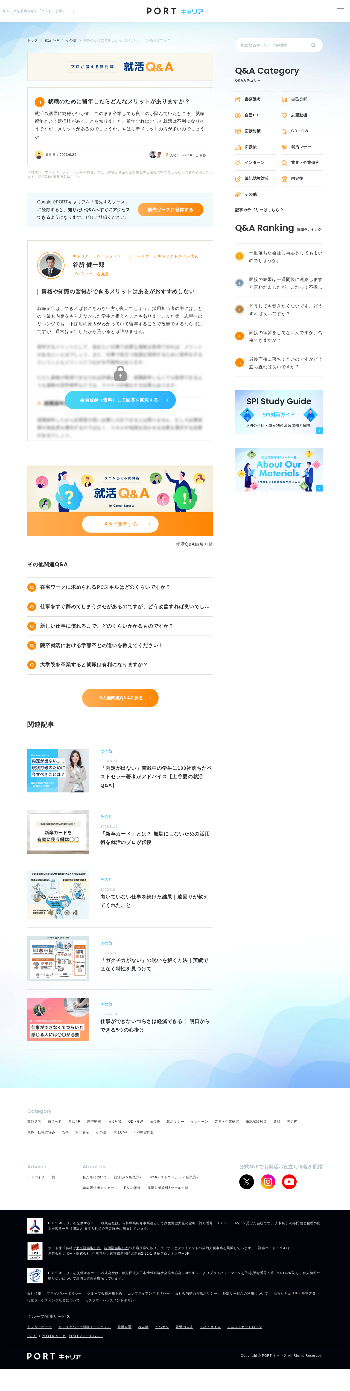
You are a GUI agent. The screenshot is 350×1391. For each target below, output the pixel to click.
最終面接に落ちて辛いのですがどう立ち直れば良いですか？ (286, 363)
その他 (251, 194)
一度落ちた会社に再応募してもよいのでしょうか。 (286, 257)
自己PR (251, 115)
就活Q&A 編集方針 (128, 1177)
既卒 (65, 1132)
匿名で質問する (120, 524)
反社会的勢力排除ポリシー (196, 1293)
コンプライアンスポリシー (149, 1293)
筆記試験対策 (257, 178)
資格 (277, 1121)
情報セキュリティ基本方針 (295, 1293)
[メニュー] (340, 9)
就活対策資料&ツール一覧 (167, 1188)
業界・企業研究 (305, 162)
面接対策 (253, 131)
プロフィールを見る (91, 274)
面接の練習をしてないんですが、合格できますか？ (286, 336)
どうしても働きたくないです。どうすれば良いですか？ (286, 310)
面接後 (251, 147)
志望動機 (299, 115)
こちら (76, 176)
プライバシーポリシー (64, 1293)
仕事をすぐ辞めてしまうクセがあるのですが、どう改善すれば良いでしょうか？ (125, 607)
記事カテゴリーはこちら (257, 210)
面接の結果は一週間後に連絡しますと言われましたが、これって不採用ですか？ (286, 284)
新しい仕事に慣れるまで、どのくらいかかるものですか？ (107, 626)
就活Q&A (120, 1132)
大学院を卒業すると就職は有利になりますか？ (94, 664)
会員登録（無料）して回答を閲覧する (119, 400)
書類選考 (253, 99)
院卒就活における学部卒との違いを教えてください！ (102, 645)
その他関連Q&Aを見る (120, 698)
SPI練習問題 (144, 1132)
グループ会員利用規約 (104, 1293)
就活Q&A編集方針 (194, 544)
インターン (255, 162)
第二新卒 (82, 1132)
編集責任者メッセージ (100, 1188)
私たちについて (95, 1177)
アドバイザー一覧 (41, 1177)
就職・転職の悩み (41, 1132)
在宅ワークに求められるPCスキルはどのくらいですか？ (105, 587)
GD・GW (299, 131)
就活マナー (301, 147)
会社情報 (34, 1293)
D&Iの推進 (132, 1188)
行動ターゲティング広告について (53, 1300)
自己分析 (299, 99)
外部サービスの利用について (245, 1293)
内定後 (297, 178)
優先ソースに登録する (171, 209)
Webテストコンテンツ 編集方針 (175, 1177)
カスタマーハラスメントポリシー (111, 1300)
